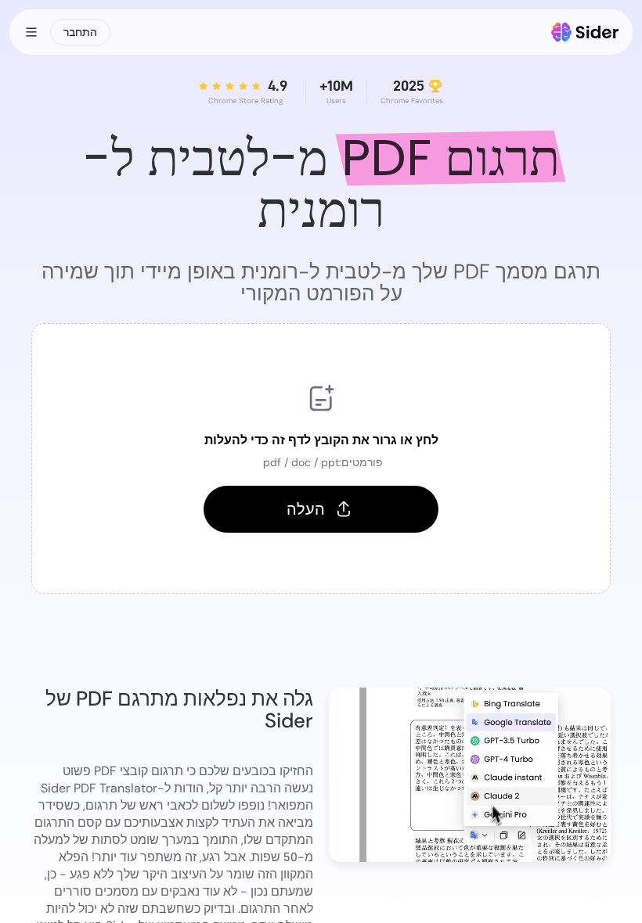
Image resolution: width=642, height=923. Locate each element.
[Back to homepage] (585, 32)
